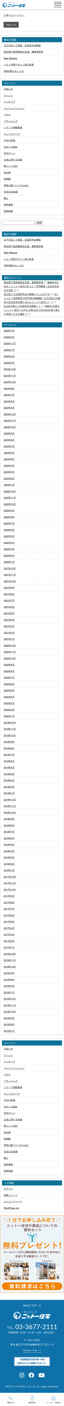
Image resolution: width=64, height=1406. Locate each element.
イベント (8, 95)
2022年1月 (9, 561)
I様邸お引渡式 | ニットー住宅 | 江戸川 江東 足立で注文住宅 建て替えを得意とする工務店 (32, 310)
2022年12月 (10, 491)
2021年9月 (9, 587)
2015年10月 (10, 1011)
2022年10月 (10, 504)
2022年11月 (10, 497)
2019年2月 (9, 786)
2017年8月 (9, 902)
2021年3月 (9, 626)
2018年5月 (9, 844)
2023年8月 (9, 439)
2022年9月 (9, 510)
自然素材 (8, 204)
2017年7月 (9, 908)
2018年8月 (9, 825)
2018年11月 (10, 806)
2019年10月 (10, 735)
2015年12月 (10, 998)
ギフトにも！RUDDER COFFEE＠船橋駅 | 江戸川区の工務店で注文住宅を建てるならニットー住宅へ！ (32, 298)
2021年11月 (10, 574)
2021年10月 (10, 581)
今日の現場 (9, 140)
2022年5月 (9, 536)
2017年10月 (10, 889)
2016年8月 (9, 979)
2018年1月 (9, 870)
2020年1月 (9, 716)
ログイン (8, 1188)
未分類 (7, 172)
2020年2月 (9, 709)
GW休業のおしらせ (14, 71)
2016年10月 (10, 966)
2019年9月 (9, 741)
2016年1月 (9, 992)
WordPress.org (11, 1208)
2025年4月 (9, 356)
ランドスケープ (12, 134)
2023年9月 (9, 433)
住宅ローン (9, 153)
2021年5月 (9, 613)
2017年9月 (9, 895)
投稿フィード (11, 1195)
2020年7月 (9, 677)
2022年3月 (9, 549)
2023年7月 (9, 446)
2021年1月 (9, 639)
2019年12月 (10, 722)
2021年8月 (9, 594)
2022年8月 (9, 517)
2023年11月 (10, 420)
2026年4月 (9, 337)
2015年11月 (10, 1005)
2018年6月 (9, 838)
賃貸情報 (8, 211)
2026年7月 (9, 330)
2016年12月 (10, 953)
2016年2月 (9, 985)
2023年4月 (9, 465)
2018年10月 (10, 812)
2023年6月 (9, 452)
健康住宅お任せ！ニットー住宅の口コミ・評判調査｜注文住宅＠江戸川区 (31, 286)
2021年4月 (9, 619)
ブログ (7, 114)
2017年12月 (10, 876)
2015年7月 (9, 1030)
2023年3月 (9, 471)
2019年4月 (9, 774)
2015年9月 (9, 1018)
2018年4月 (9, 851)
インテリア (9, 101)
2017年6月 (9, 915)
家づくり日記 (11, 166)
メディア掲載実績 (13, 127)
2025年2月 (9, 362)
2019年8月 (9, 748)
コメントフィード (13, 1201)
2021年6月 (9, 606)
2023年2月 (9, 478)
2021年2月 (9, 632)
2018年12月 (10, 799)
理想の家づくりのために (16, 185)
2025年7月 (9, 350)
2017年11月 (10, 883)
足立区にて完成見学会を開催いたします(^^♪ (27, 294)
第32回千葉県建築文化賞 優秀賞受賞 (23, 51)
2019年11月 (10, 728)
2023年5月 (9, 459)
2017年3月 (9, 934)
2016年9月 (9, 973)
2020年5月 (9, 690)
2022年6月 (9, 529)
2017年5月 (9, 921)
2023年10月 (10, 427)
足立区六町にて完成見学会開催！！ (22, 306)
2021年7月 (9, 600)
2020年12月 (10, 645)
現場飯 (7, 178)
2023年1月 (9, 484)
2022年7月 (9, 523)
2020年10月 (10, 658)
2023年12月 (10, 414)
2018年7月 (9, 831)
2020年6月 (9, 684)
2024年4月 (9, 407)
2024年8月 (9, 388)
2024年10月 (10, 382)
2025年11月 (10, 343)
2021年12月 (10, 568)
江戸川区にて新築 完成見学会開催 (22, 45)
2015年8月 (9, 1024)
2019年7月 (9, 754)
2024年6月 (9, 401)
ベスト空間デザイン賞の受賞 (19, 64)
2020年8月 (9, 671)
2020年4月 (9, 696)
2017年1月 (9, 947)
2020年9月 (9, 664)
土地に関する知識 (13, 159)
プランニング (11, 121)
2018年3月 (9, 857)
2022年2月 (9, 555)
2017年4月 (9, 928)
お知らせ (8, 88)
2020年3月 (9, 703)
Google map (30, 1350)
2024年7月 (9, 394)
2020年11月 (10, 651)
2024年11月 (10, 375)
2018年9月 (9, 818)
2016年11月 (10, 960)
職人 (6, 198)
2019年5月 (9, 767)
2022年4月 (9, 542)
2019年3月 (9, 780)
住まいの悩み (11, 146)
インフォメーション (14, 108)
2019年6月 (9, 761)
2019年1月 (9, 793)
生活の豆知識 (11, 191)
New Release (10, 58)
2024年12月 (10, 369)
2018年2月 (9, 863)
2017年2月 (9, 941)
